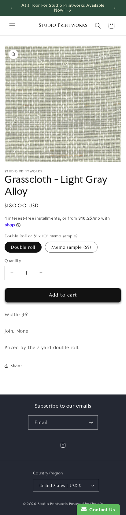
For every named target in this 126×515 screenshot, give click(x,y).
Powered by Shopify (86, 504)
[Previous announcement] (11, 8)
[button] (12, 25)
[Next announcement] (114, 8)
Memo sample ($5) (71, 247)
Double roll (23, 247)
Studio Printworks (53, 504)
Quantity (13, 260)
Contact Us (101, 509)
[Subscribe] (91, 422)
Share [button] (16, 365)
